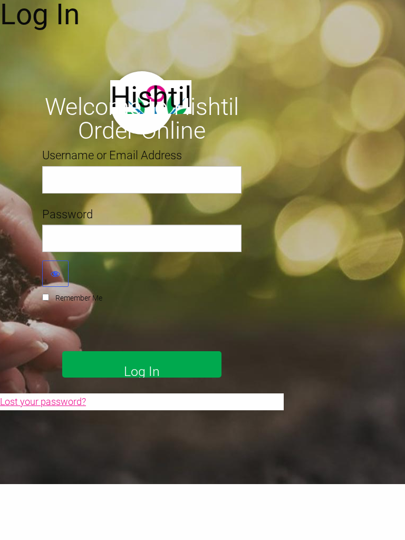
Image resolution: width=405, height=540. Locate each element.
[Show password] (55, 274)
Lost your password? (43, 401)
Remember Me (78, 298)
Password (67, 214)
